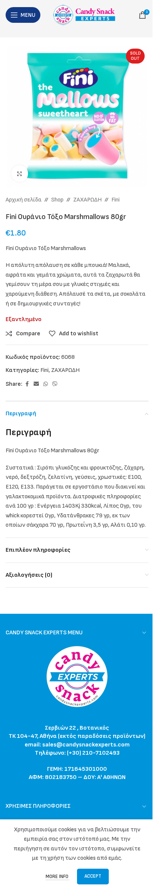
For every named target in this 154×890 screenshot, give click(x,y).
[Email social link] (36, 384)
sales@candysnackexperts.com (86, 744)
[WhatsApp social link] (45, 384)
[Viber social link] (55, 384)
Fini (115, 199)
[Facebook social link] (26, 384)
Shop (57, 199)
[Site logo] (86, 14)
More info (58, 877)
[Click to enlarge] (19, 173)
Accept (92, 876)
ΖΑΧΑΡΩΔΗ (87, 199)
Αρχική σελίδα (23, 199)
